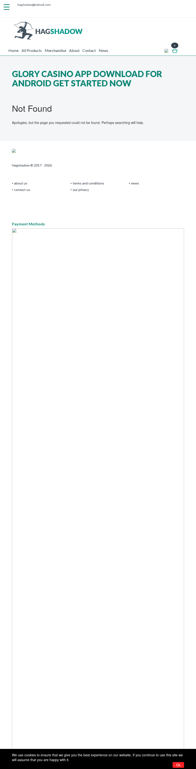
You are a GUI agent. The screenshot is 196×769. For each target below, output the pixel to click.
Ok (178, 765)
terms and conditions (88, 183)
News (103, 50)
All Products (32, 50)
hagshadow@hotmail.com (34, 4)
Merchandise (55, 50)
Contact (89, 50)
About (74, 50)
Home (13, 50)
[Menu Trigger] (6, 6)
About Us (20, 183)
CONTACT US (22, 190)
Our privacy (81, 190)
